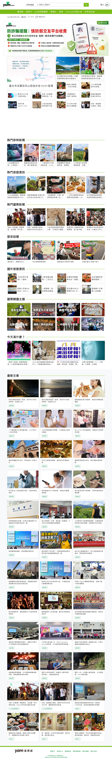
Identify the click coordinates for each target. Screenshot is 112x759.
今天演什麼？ (16, 337)
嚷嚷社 (53, 11)
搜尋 (61, 11)
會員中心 (60, 751)
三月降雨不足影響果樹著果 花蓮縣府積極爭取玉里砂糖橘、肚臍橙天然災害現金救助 (89, 523)
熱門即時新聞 (16, 140)
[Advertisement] (56, 124)
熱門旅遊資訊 (16, 172)
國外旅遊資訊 (16, 269)
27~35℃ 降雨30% (36, 17)
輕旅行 (29, 11)
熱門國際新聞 (16, 204)
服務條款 (68, 751)
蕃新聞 (20, 11)
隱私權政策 (77, 751)
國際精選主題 (16, 299)
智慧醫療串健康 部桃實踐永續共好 (21, 551)
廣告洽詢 (94, 751)
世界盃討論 (90, 11)
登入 (102, 4)
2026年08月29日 (13, 17)
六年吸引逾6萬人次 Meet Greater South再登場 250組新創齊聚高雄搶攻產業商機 (56, 644)
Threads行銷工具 (74, 11)
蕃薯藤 (8, 4)
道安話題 (13, 236)
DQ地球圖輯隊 (41, 11)
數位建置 (86, 751)
